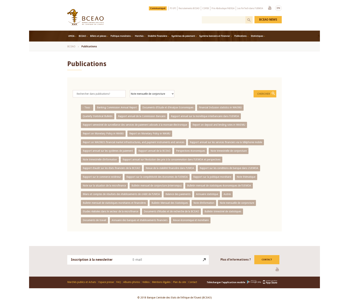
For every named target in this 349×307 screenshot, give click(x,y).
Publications (240, 36)
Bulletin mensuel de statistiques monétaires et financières (114, 202)
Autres (227, 194)
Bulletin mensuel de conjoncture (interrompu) (156, 185)
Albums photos (131, 282)
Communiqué (157, 8)
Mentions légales (161, 282)
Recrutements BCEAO (189, 8)
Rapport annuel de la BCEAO (154, 150)
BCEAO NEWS (268, 19)
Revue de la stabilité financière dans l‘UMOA (170, 168)
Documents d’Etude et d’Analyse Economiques (167, 107)
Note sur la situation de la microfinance (104, 185)
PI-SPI (173, 8)
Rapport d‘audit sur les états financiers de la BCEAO (111, 168)
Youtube (269, 8)
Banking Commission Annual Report (117, 107)
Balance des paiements (177, 194)
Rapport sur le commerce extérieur (102, 176)
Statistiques (257, 36)
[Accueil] (85, 17)
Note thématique (246, 176)
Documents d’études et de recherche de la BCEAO (171, 211)
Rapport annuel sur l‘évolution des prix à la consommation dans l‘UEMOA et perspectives (171, 159)
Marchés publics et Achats (81, 282)
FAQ (118, 282)
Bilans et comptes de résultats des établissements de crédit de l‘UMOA (121, 194)
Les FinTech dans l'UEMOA (250, 8)
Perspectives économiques (190, 150)
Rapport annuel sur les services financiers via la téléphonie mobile (226, 142)
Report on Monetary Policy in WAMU (103, 133)
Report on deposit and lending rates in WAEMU (218, 124)
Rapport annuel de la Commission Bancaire (141, 116)
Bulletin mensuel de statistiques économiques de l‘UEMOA (219, 185)
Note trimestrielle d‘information (100, 159)
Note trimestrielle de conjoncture (228, 150)
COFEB (205, 8)
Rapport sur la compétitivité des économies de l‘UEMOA (157, 176)
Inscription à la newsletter (92, 259)
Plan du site (179, 282)
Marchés (139, 36)
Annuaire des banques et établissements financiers (139, 220)
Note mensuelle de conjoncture (237, 202)
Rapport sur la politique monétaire (212, 176)
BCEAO (82, 36)
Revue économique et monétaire (191, 220)
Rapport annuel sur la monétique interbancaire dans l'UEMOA (205, 116)
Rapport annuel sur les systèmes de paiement (108, 150)
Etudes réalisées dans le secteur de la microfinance (110, 211)
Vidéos (146, 282)
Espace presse (106, 282)
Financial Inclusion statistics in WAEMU (220, 107)
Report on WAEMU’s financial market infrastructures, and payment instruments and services (133, 142)
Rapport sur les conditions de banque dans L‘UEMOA (229, 168)
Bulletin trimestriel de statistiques (222, 211)
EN (278, 8)
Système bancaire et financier (214, 36)
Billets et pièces (98, 36)
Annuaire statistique (207, 194)
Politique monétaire (121, 36)
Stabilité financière (157, 36)
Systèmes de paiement (183, 36)
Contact (267, 259)
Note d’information (203, 202)
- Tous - (87, 107)
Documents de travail (94, 220)
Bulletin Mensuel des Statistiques (169, 202)
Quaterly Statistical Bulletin (98, 116)
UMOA (71, 36)
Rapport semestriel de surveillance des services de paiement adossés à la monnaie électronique (135, 124)
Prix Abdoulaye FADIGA (223, 8)
